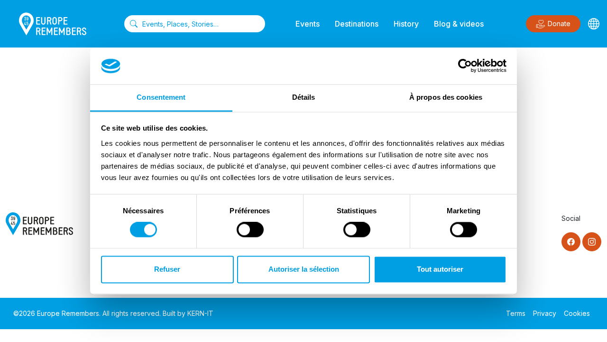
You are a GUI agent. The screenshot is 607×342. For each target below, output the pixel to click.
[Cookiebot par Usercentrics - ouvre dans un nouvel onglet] (464, 66)
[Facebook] (570, 241)
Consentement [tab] (161, 97)
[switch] (250, 230)
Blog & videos (459, 23)
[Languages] (593, 23)
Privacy (544, 313)
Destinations (356, 23)
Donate (559, 23)
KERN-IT (200, 313)
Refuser (167, 269)
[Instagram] (591, 241)
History (406, 23)
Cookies (577, 313)
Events (307, 23)
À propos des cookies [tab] (445, 97)
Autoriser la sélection (303, 269)
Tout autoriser (440, 269)
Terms (515, 313)
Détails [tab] (303, 97)
